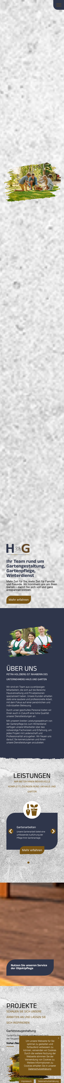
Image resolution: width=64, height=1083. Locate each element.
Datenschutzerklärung (39, 1068)
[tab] (28, 862)
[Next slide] (53, 831)
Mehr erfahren (19, 599)
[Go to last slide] (10, 831)
